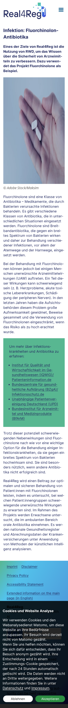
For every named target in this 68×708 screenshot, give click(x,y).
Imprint (12, 567)
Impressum (40, 688)
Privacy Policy (18, 575)
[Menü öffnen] (61, 9)
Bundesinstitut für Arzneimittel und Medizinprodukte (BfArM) (35, 413)
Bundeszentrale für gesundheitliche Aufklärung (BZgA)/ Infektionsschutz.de (35, 389)
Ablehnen (18, 699)
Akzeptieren (50, 699)
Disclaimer (29, 567)
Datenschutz (13, 688)
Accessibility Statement (25, 584)
